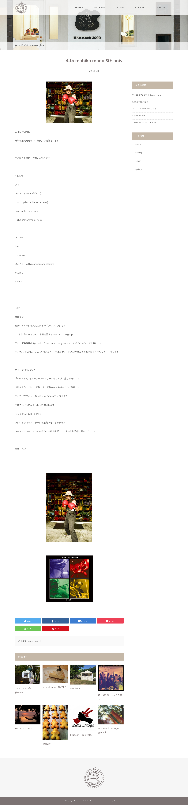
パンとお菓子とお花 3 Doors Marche (146, 95)
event (138, 144)
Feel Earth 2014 (23, 728)
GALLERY (100, 7)
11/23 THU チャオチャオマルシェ (144, 109)
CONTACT (162, 7)
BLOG (120, 7)
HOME (79, 7)
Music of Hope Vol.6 (81, 735)
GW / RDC (75, 688)
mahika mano (32, 641)
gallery (138, 169)
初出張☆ (47, 743)
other (138, 161)
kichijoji (138, 152)
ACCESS (140, 7)
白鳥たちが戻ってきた (140, 102)
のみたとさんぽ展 (138, 116)
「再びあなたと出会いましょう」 (144, 122)
